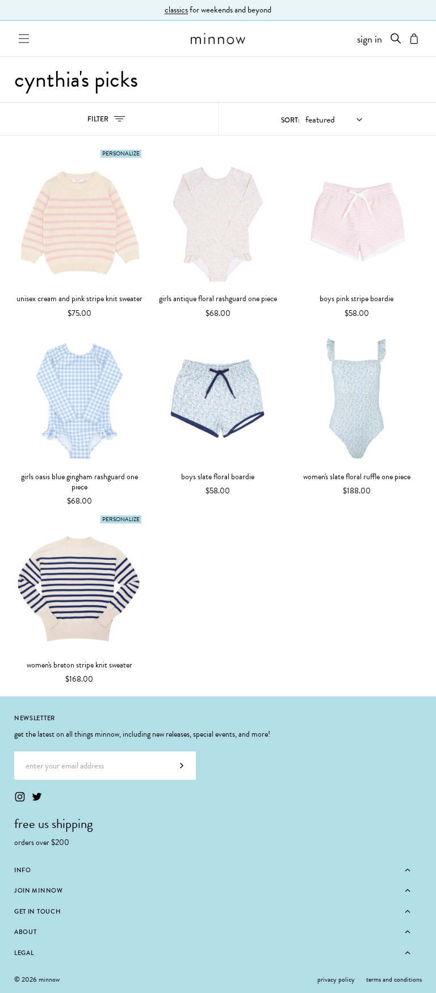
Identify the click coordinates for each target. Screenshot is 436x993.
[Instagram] (20, 796)
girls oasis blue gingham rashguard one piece (79, 482)
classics (176, 9)
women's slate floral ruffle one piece (356, 477)
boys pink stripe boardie (356, 299)
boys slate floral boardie (217, 477)
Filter (110, 121)
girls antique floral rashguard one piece (218, 299)
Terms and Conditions (394, 979)
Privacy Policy (336, 979)
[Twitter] (37, 796)
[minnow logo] (218, 38)
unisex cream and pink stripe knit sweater (79, 299)
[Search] (395, 38)
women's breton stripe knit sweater (79, 665)
